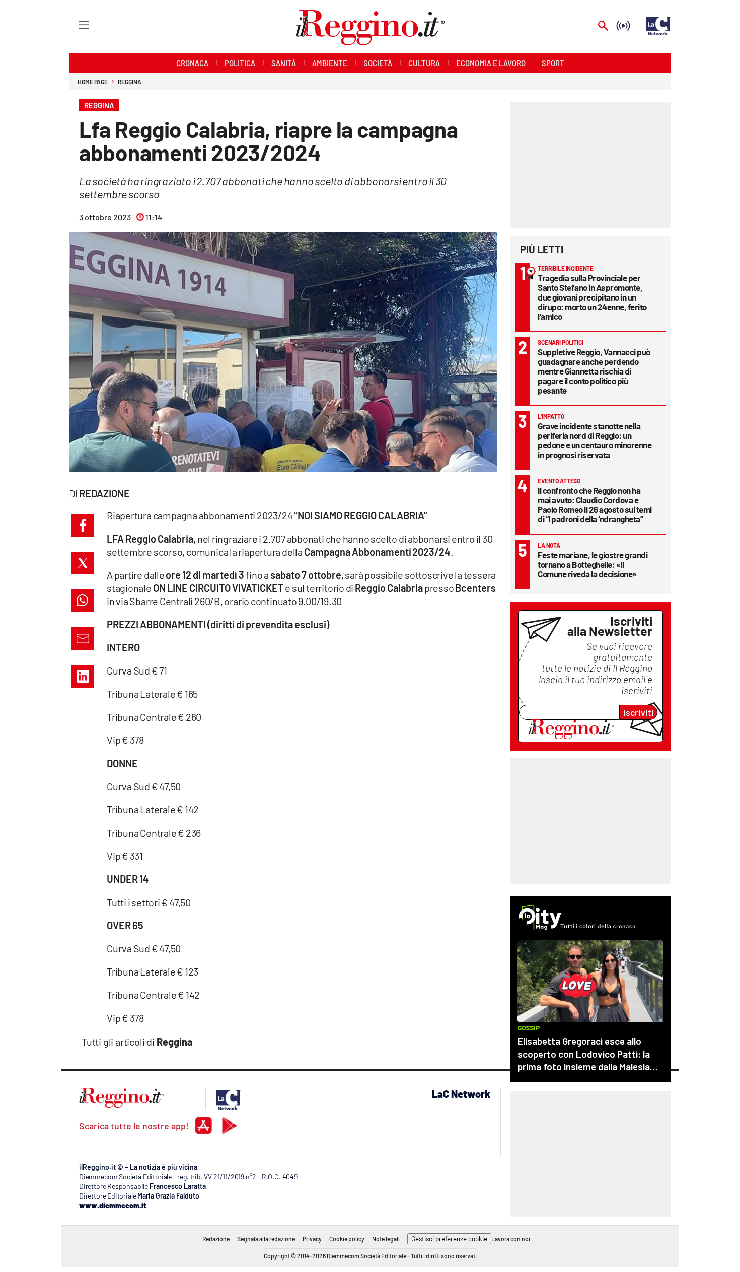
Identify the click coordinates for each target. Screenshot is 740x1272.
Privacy (312, 1238)
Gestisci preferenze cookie (449, 1239)
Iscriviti (638, 712)
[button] (82, 525)
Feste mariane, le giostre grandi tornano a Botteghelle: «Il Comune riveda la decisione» (592, 564)
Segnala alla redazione (266, 1238)
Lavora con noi (510, 1238)
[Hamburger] (75, 24)
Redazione (216, 1238)
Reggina (129, 81)
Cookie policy (346, 1238)
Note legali (386, 1238)
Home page (93, 81)
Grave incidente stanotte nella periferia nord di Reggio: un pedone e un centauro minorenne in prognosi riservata (594, 440)
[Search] (603, 26)
